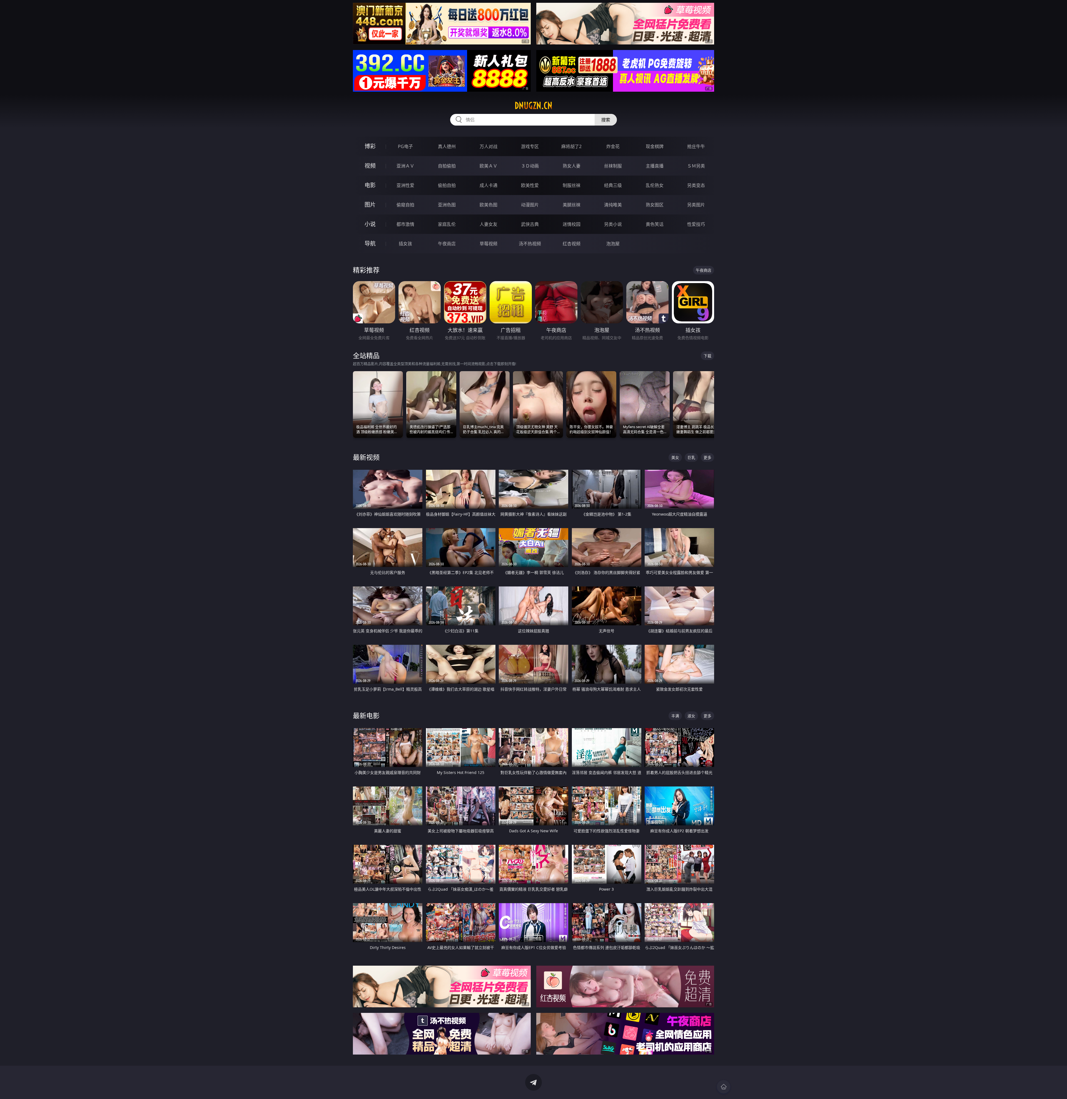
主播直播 (655, 166)
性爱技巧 (696, 224)
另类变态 (696, 185)
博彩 (370, 146)
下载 (707, 355)
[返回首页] (723, 1086)
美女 (675, 457)
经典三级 (613, 185)
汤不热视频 (530, 244)
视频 (370, 165)
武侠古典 (530, 224)
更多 (707, 457)
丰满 (675, 715)
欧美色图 (488, 205)
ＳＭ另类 (696, 166)
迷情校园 (571, 224)
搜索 (605, 120)
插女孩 (405, 244)
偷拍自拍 (447, 185)
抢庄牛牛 (696, 146)
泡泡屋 (613, 244)
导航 (370, 243)
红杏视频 (571, 244)
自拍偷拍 (447, 166)
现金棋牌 (655, 146)
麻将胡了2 (571, 146)
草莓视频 (488, 244)
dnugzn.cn (533, 105)
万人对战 (488, 146)
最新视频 (366, 457)
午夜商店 (447, 244)
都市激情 (405, 224)
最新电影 (366, 715)
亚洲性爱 (405, 185)
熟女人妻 (571, 166)
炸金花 (613, 146)
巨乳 (691, 457)
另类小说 (613, 224)
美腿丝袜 (571, 205)
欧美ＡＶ (488, 166)
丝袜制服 (613, 166)
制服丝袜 (571, 185)
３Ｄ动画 (530, 166)
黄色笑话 (655, 224)
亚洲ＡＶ (405, 166)
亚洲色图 (447, 205)
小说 (370, 224)
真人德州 (447, 146)
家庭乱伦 (447, 224)
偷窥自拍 (405, 205)
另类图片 (696, 205)
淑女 (691, 715)
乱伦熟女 (655, 185)
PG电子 (405, 146)
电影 (370, 185)
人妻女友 (488, 224)
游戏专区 (530, 146)
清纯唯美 (613, 205)
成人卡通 (488, 185)
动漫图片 (530, 205)
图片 (370, 204)
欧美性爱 (530, 185)
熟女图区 (655, 205)
